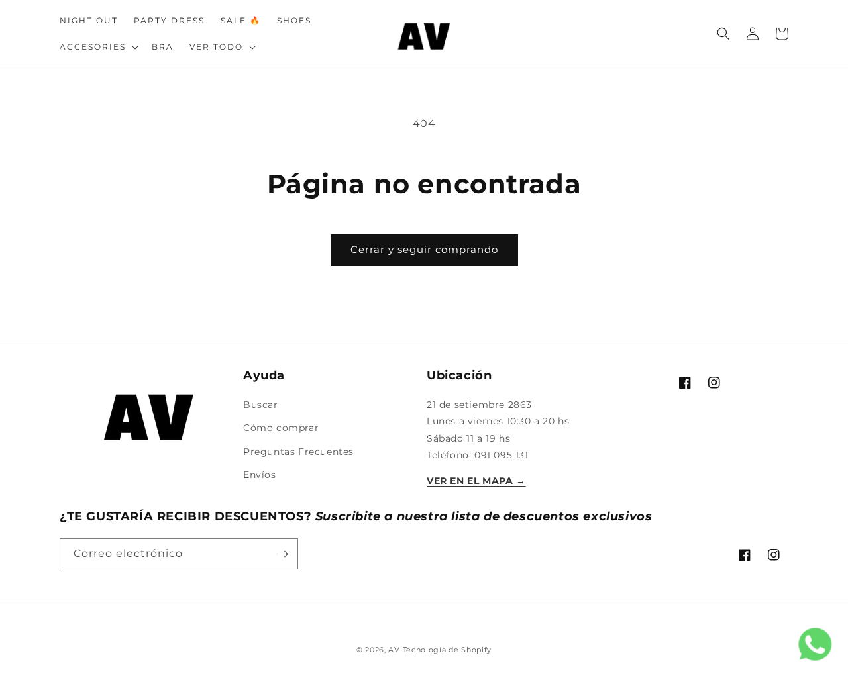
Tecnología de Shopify (447, 649)
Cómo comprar (281, 428)
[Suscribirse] (282, 553)
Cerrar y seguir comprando (424, 249)
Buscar (260, 405)
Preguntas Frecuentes (298, 452)
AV (395, 649)
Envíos (259, 475)
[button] (98, 47)
